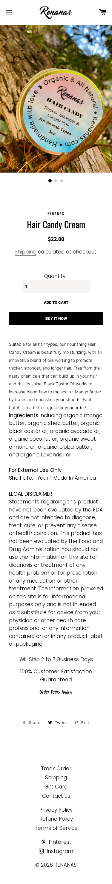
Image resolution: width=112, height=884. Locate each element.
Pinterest (59, 842)
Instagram (59, 851)
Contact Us (56, 795)
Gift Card (56, 786)
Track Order (56, 768)
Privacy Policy (56, 809)
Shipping (25, 251)
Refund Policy (56, 818)
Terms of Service (56, 828)
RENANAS (65, 865)
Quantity (54, 276)
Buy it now (56, 318)
